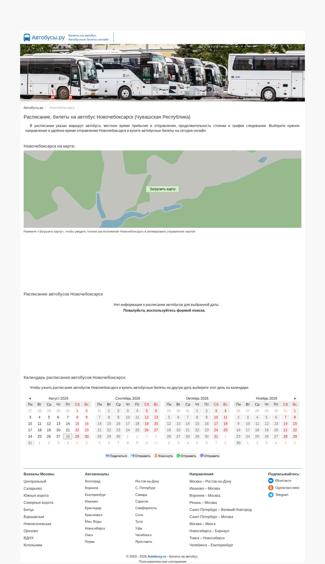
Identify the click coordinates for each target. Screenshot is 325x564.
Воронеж (91, 488)
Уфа (138, 528)
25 (137, 430)
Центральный (35, 481)
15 (109, 424)
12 (147, 417)
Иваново (91, 501)
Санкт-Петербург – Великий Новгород (220, 510)
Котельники (33, 545)
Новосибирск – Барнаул (209, 531)
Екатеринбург (95, 495)
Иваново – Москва (204, 488)
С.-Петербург (145, 488)
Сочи (139, 515)
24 (128, 430)
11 (137, 417)
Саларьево (33, 488)
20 (156, 424)
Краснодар (93, 508)
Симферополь (146, 508)
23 (118, 430)
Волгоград (92, 481)
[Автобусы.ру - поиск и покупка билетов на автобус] (27, 37)
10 (128, 417)
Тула (139, 521)
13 (156, 417)
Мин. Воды (93, 521)
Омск (89, 535)
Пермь (90, 541)
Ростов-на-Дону (147, 481)
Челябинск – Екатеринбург (211, 545)
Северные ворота (38, 503)
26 (147, 430)
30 (87, 436)
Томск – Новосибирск (207, 538)
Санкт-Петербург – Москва (211, 517)
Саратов (141, 501)
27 (156, 430)
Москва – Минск (202, 524)
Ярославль (143, 541)
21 (99, 430)
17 (128, 424)
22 (109, 430)
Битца (29, 510)
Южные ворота (36, 495)
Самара (141, 495)
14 (99, 424)
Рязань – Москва (203, 503)
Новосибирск (95, 528)
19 (147, 424)
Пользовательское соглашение (162, 561)
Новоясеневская (37, 524)
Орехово (31, 531)
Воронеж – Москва (204, 495)
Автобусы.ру (48, 37)
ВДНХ (29, 538)
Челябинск (143, 535)
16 (118, 424)
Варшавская (34, 517)
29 (77, 436)
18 (137, 424)
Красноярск (94, 515)
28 (68, 437)
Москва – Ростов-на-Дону (210, 481)
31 (30, 443)
